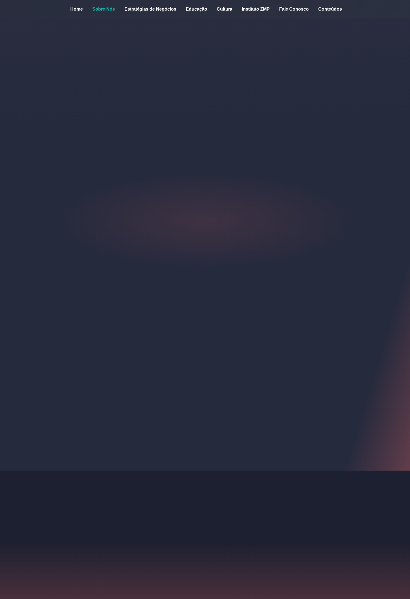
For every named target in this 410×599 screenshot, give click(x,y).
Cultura (224, 9)
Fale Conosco (294, 9)
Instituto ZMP (256, 9)
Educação (196, 9)
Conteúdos (330, 9)
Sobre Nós (103, 9)
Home (76, 9)
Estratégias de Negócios (150, 9)
